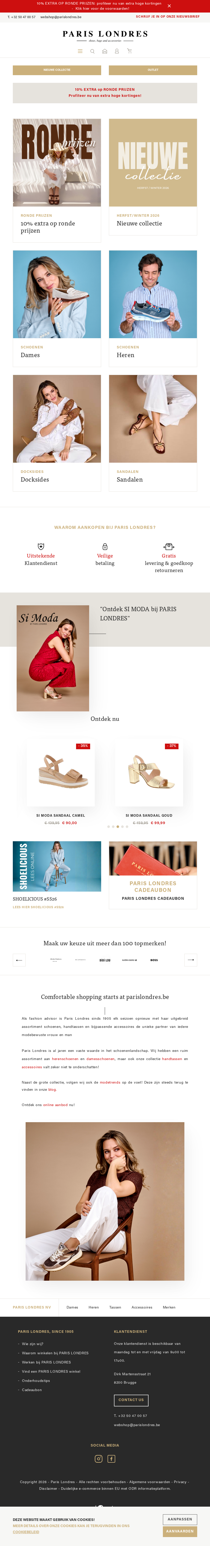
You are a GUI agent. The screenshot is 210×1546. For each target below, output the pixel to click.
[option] (61, 782)
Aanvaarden (180, 1531)
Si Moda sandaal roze (149, 815)
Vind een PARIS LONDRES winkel (51, 1372)
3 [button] (118, 826)
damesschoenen (101, 1059)
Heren (94, 1308)
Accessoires (142, 1308)
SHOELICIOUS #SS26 (38, 903)
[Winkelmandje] (129, 51)
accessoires (32, 1067)
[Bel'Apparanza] (56, 960)
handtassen (172, 1059)
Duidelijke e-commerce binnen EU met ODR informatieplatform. (116, 1489)
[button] (92, 51)
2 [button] (113, 826)
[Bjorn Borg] (105, 960)
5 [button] (127, 826)
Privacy (180, 1482)
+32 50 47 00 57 (21, 17)
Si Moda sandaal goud (60, 815)
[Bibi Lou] (80, 960)
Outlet (153, 70)
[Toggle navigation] (80, 51)
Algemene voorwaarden (149, 1482)
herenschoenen (65, 1059)
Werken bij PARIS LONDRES (46, 1363)
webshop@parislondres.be (60, 17)
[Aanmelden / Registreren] (117, 51)
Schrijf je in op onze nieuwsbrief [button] (168, 16)
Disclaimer (48, 1489)
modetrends (110, 1083)
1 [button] (108, 826)
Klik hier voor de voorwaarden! (102, 9)
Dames (73, 1308)
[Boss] (129, 960)
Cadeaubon (32, 1390)
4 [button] (122, 826)
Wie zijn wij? (33, 1344)
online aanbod (55, 1105)
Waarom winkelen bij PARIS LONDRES (55, 1353)
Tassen (115, 1308)
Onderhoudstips (36, 1381)
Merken (169, 1308)
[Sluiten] (169, 6)
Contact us (131, 1400)
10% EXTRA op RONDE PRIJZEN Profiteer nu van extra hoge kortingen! (105, 93)
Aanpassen (180, 1519)
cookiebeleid (26, 1532)
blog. (52, 1090)
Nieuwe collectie (57, 70)
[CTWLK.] (154, 960)
